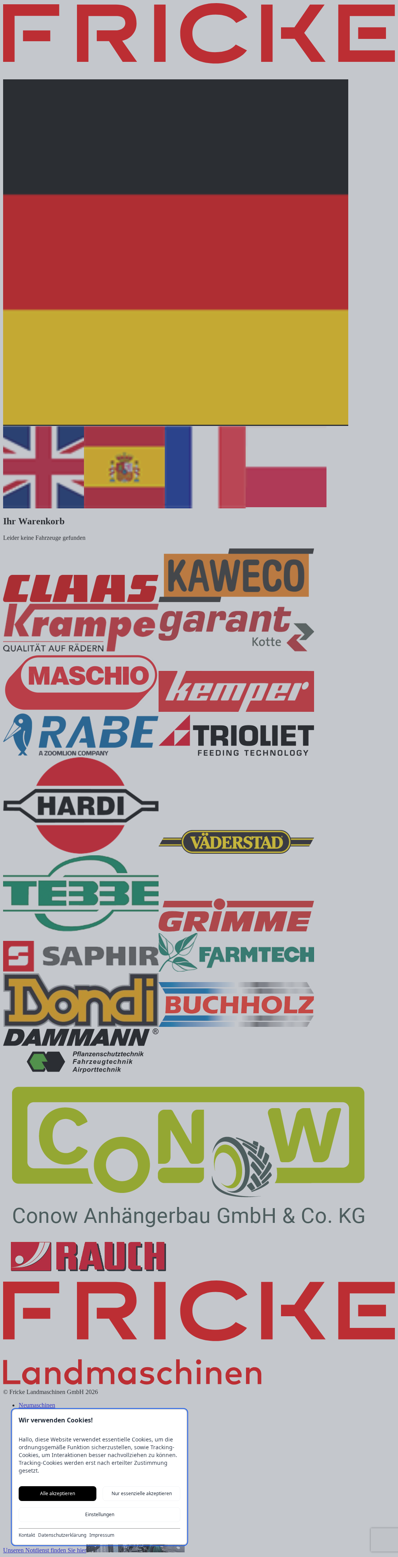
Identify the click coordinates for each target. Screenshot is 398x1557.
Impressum (101, 1535)
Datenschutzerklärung (62, 1535)
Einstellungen (99, 1514)
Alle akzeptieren (57, 1493)
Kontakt (27, 1535)
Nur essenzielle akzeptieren (142, 1493)
